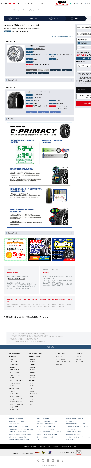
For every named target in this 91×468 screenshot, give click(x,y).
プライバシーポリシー (44, 446)
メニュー (33, 3)
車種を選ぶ (29, 10)
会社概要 (26, 446)
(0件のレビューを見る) (62, 108)
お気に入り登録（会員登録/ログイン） (64, 36)
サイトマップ (56, 446)
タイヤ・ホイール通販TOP (10, 10)
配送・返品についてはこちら (16, 279)
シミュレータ (42, 3)
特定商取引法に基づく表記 (69, 446)
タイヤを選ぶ (36, 10)
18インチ (33, 59)
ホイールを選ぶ (22, 10)
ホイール (26, 3)
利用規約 (33, 446)
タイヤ (20, 3)
